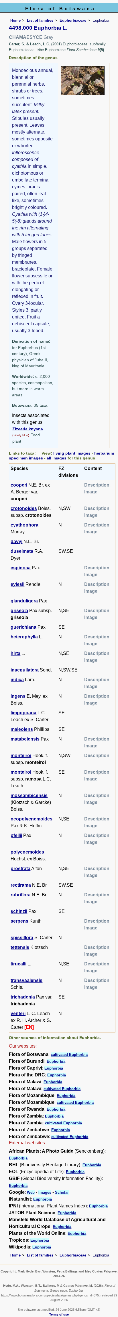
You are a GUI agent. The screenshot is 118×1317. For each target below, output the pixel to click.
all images (56, 458)
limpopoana (23, 712)
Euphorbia (56, 1061)
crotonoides (24, 508)
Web (31, 1192)
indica (17, 679)
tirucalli (18, 963)
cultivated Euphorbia (69, 1054)
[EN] (29, 1027)
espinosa (21, 567)
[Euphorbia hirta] (83, 80)
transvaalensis (26, 980)
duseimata (22, 551)
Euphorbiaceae (73, 20)
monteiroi (21, 755)
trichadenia (23, 997)
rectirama (21, 885)
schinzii (19, 911)
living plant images (72, 453)
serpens (19, 921)
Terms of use (59, 1314)
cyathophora (24, 525)
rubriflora (21, 894)
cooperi (19, 485)
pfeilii (16, 835)
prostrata (20, 868)
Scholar (62, 1192)
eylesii (17, 584)
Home (15, 20)
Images (44, 1192)
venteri (18, 1013)
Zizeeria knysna (27, 429)
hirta (15, 653)
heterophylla (24, 636)
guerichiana (23, 627)
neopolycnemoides (31, 818)
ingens (18, 696)
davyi (16, 541)
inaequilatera (25, 669)
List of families (40, 20)
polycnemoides (27, 852)
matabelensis (25, 739)
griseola (19, 610)
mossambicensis (29, 795)
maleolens (22, 729)
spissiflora (22, 937)
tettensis (20, 947)
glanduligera (24, 600)
